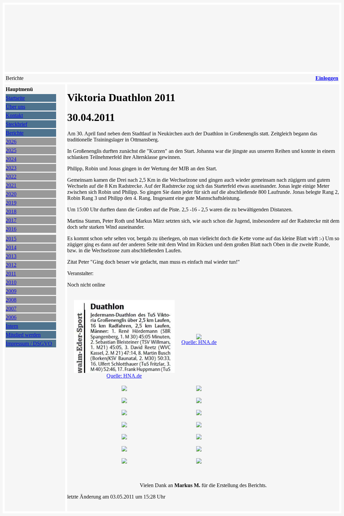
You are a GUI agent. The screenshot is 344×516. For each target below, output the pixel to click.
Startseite (15, 98)
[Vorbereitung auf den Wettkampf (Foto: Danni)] (199, 401)
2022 (11, 176)
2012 (11, 265)
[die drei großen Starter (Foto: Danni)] (199, 462)
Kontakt (14, 115)
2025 (11, 150)
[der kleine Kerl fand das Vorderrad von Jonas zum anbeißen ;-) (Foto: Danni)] (124, 389)
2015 (11, 239)
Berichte (15, 133)
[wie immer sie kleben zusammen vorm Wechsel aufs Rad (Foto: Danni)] (199, 425)
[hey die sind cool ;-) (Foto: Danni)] (124, 462)
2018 (11, 211)
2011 (11, 273)
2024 (11, 159)
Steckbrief (16, 124)
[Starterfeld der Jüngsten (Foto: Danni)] (124, 413)
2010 (11, 282)
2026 (11, 141)
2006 (11, 317)
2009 (11, 291)
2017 (11, 220)
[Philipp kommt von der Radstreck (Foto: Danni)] (199, 437)
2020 (11, 194)
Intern (12, 326)
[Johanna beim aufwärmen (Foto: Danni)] (199, 389)
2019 (11, 203)
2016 (11, 229)
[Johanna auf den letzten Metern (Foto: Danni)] (124, 425)
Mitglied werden (23, 335)
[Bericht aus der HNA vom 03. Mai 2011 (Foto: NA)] (199, 337)
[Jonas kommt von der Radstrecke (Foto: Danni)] (124, 437)
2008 (11, 300)
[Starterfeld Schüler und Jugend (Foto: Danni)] (199, 450)
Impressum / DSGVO (29, 343)
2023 (11, 168)
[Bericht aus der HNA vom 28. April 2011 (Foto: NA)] (124, 371)
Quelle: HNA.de (124, 376)
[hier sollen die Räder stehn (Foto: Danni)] (124, 401)
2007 (11, 308)
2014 (11, 247)
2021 (11, 185)
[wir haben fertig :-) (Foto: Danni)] (124, 450)
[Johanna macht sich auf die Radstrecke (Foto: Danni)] (199, 413)
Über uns (15, 107)
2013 (11, 256)
